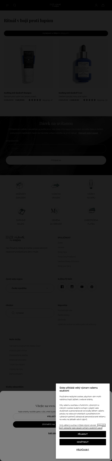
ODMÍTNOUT (83, 442)
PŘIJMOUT (83, 434)
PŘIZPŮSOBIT (82, 450)
